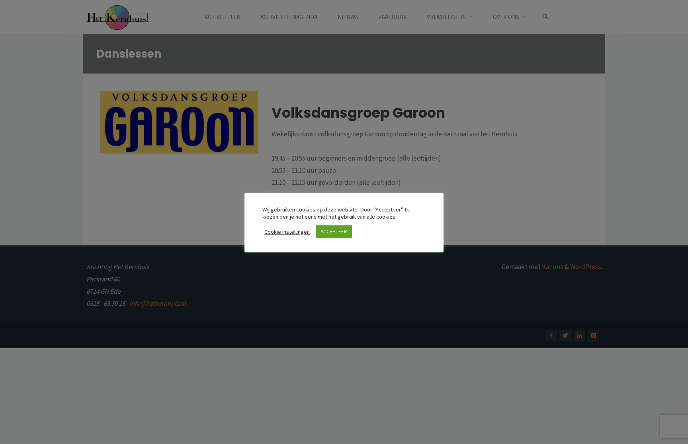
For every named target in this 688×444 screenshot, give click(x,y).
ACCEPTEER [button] (334, 231)
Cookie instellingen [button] (287, 231)
